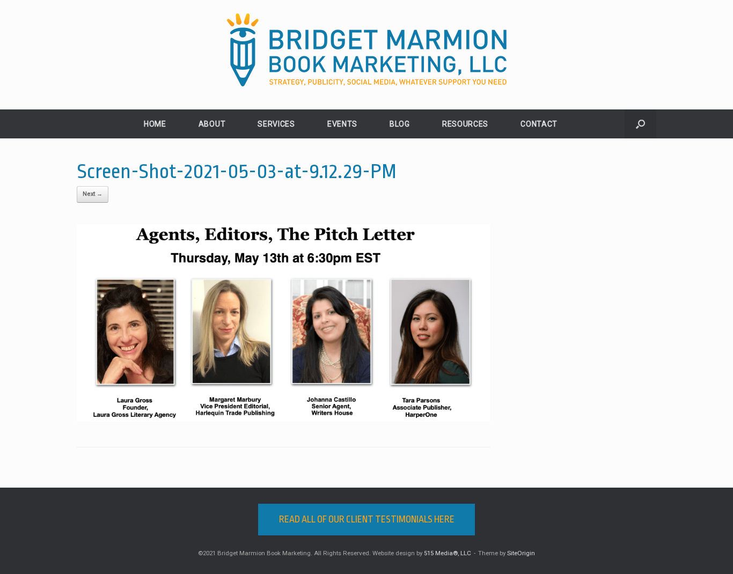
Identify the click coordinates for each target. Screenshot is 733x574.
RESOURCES (465, 124)
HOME (155, 124)
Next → (92, 193)
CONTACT (539, 124)
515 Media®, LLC (447, 553)
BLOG (400, 124)
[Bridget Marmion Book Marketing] (366, 50)
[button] (640, 123)
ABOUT (212, 124)
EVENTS (342, 124)
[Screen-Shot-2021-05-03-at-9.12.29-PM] (283, 419)
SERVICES (276, 124)
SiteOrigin (521, 553)
